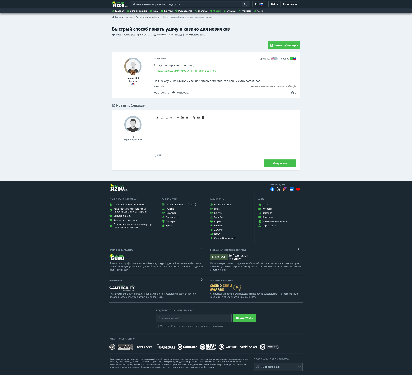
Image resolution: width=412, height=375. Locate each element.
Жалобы (202, 10)
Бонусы (168, 10)
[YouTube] (298, 189)
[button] (278, 367)
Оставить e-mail (166, 315)
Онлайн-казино (138, 10)
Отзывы (231, 10)
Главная (119, 10)
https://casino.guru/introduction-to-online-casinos (185, 70)
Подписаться (244, 318)
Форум (217, 10)
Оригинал (265, 58)
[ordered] (182, 117)
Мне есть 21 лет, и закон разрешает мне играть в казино (192, 326)
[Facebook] (272, 189)
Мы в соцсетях (278, 184)
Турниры (246, 10)
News (260, 10)
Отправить (280, 163)
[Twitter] (279, 189)
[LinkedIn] (292, 189)
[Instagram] (285, 189)
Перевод (284, 58)
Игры (155, 10)
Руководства (185, 10)
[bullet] (187, 117)
